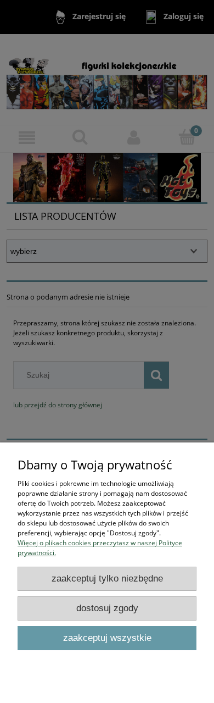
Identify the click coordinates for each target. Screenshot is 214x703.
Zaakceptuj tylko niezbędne (107, 578)
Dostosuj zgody (107, 608)
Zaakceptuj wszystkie (107, 638)
